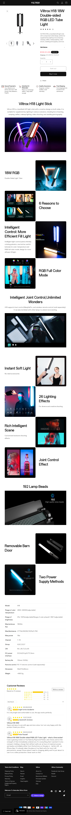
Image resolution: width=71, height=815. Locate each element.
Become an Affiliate (41, 776)
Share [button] (44, 80)
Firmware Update (41, 779)
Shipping (42, 55)
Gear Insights (24, 781)
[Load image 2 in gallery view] (17, 43)
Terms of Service (10, 781)
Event (22, 776)
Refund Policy (9, 773)
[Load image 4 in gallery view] (28, 43)
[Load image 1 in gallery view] (11, 43)
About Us (38, 771)
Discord (53, 776)
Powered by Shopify (41, 811)
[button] (4, 3)
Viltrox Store (32, 811)
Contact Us (39, 773)
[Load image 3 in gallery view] (23, 43)
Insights (22, 779)
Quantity (42, 58)
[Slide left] (7, 43)
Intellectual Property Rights (10, 784)
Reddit (53, 773)
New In (22, 771)
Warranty (7, 779)
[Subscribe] (28, 795)
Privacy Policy (9, 776)
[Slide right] (34, 43)
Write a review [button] (58, 689)
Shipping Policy (9, 771)
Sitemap (38, 781)
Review (22, 773)
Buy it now (53, 74)
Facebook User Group (57, 771)
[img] (18, 707)
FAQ (37, 784)
